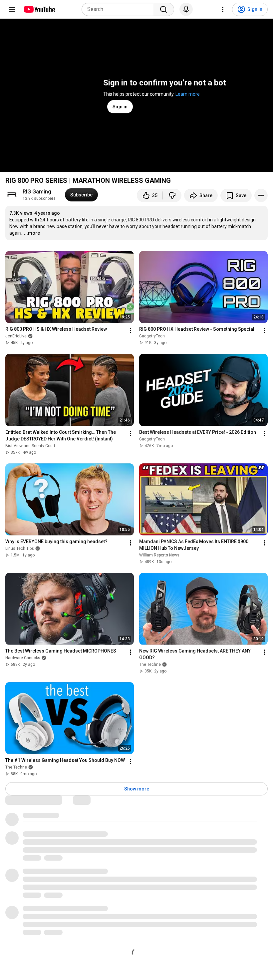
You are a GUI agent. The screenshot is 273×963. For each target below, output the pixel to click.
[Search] (163, 9)
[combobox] (119, 9)
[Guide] (12, 9)
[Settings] (223, 9)
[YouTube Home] (39, 9)
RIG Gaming (37, 191)
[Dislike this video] (172, 195)
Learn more (187, 94)
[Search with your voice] (186, 9)
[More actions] (261, 195)
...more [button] (32, 233)
